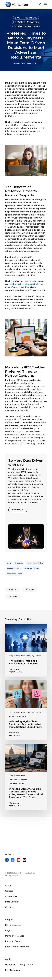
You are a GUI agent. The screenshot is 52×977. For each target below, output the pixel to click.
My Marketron (12, 970)
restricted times (14, 574)
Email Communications (17, 947)
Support (9, 919)
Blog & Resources (26, 17)
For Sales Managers (26, 22)
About (8, 885)
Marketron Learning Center (19, 964)
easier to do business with (23, 284)
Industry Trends (33, 656)
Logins (8, 930)
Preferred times (31, 568)
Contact (9, 907)
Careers (9, 891)
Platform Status (13, 941)
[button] (17, 509)
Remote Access (13, 925)
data (8, 563)
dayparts (19, 563)
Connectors (11, 896)
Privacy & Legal (11, 875)
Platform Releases (14, 936)
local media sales (35, 563)
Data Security (12, 902)
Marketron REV (13, 568)
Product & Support (26, 26)
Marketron (20, 64)
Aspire (8, 959)
